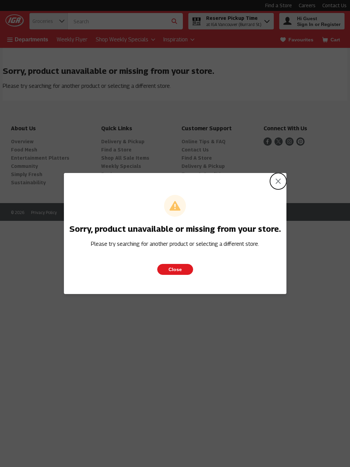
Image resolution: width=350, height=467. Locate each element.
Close (175, 269)
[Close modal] (278, 181)
